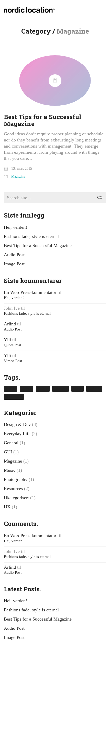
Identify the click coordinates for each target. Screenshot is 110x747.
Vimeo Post (13, 361)
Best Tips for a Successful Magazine (42, 120)
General (11, 442)
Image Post (14, 263)
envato (26, 389)
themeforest (14, 397)
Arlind (10, 323)
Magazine (18, 176)
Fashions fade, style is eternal (31, 236)
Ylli (7, 339)
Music (9, 470)
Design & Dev (17, 424)
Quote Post (12, 345)
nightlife (94, 389)
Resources (13, 488)
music (77, 389)
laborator (60, 389)
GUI (8, 451)
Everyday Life (17, 433)
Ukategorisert (16, 497)
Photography (15, 479)
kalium (43, 389)
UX (7, 506)
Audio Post (14, 254)
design (10, 389)
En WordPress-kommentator (30, 292)
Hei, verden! (15, 227)
